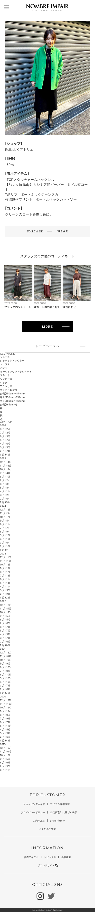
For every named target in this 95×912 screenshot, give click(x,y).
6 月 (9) (4, 531)
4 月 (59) (5, 634)
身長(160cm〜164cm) (12, 400)
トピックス (50, 857)
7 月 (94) (5, 670)
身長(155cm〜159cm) (12, 397)
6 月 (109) (5, 674)
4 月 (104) (5, 681)
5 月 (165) (5, 678)
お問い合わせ (57, 820)
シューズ (5, 356)
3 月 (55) (5, 447)
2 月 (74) (5, 450)
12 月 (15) (5, 557)
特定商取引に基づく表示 (63, 812)
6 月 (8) (4, 483)
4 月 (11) (5, 491)
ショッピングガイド (34, 804)
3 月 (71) (5, 637)
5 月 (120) (5, 725)
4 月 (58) (5, 729)
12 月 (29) (5, 604)
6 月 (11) (5, 579)
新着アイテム (31, 857)
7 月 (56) (5, 766)
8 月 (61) (5, 762)
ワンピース (6, 378)
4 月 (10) (5, 538)
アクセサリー (7, 386)
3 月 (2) (4, 494)
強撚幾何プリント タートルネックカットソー (41, 199)
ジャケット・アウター (12, 360)
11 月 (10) (5, 560)
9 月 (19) (5, 568)
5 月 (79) (5, 630)
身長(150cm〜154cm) (12, 393)
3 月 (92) (5, 733)
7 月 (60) (5, 623)
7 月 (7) (4, 527)
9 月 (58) (5, 615)
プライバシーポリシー (33, 812)
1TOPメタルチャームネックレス (29, 180)
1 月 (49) (5, 454)
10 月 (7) (5, 516)
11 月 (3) (5, 513)
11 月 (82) (5, 656)
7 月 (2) (4, 480)
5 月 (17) (5, 535)
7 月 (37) (5, 432)
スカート (5, 375)
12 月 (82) (5, 652)
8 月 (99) (5, 714)
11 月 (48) (5, 465)
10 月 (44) (5, 469)
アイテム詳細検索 (60, 804)
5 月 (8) (4, 487)
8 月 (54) (5, 619)
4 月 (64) (5, 443)
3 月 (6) (4, 542)
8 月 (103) (5, 667)
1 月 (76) (5, 692)
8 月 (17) (5, 571)
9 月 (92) (5, 663)
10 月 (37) (5, 755)
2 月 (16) (5, 546)
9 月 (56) (5, 758)
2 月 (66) (5, 641)
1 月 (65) (5, 645)
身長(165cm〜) (8, 404)
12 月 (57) (5, 747)
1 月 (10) (5, 502)
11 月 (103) (6, 703)
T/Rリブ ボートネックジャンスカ (31, 194)
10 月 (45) (5, 612)
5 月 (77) (5, 439)
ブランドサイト (46, 865)
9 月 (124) (5, 711)
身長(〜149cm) (8, 389)
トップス (5, 364)
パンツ (3, 367)
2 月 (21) (5, 593)
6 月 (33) (5, 436)
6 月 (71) (5, 626)
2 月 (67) (5, 736)
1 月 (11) (5, 549)
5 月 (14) (5, 582)
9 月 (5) (4, 520)
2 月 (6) (4, 498)
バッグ (3, 382)
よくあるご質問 (47, 828)
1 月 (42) (5, 740)
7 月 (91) (5, 718)
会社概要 (66, 857)
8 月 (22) (5, 428)
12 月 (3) (5, 509)
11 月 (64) (5, 751)
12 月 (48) (5, 461)
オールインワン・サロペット (16, 371)
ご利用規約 (39, 820)
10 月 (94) (5, 659)
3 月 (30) (5, 590)
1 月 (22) (5, 597)
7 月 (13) (5, 575)
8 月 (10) (5, 476)
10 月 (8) (5, 564)
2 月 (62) (5, 689)
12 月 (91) (5, 700)
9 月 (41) (5, 472)
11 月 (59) (5, 608)
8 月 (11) (5, 524)
